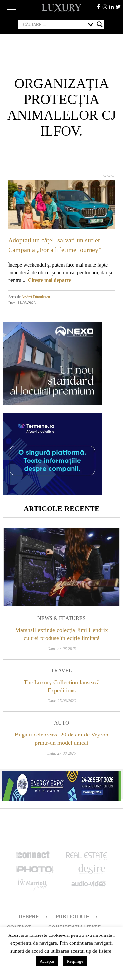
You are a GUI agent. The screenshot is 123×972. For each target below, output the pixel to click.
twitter (118, 7)
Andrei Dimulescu (35, 297)
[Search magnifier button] (99, 24)
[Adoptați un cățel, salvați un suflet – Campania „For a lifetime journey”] (61, 209)
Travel (61, 670)
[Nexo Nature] (52, 402)
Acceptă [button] (47, 961)
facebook (98, 7)
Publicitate (72, 916)
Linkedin (111, 7)
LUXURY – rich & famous (61, 8)
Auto (61, 723)
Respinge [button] (75, 961)
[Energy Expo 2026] (61, 784)
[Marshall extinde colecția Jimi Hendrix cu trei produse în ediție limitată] (61, 567)
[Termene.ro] (52, 492)
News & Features (61, 618)
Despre (29, 916)
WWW (109, 175)
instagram (105, 7)
